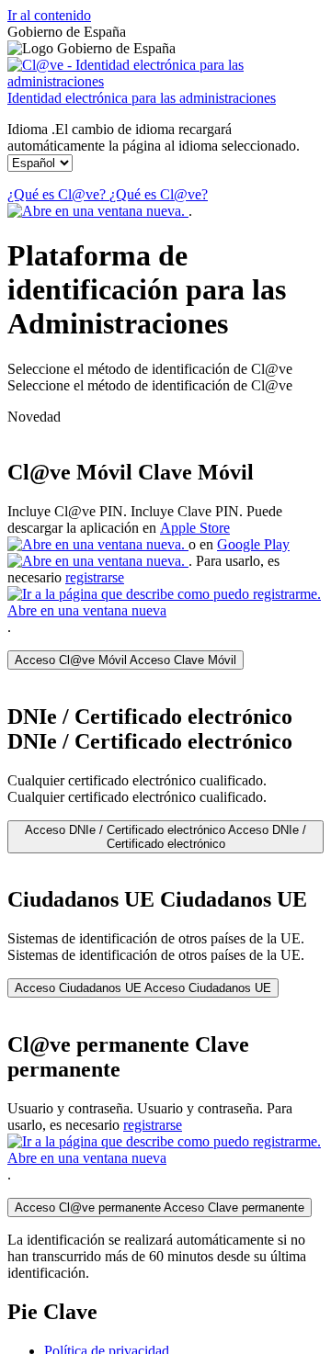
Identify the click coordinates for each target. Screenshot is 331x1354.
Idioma (153, 137)
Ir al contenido (49, 15)
